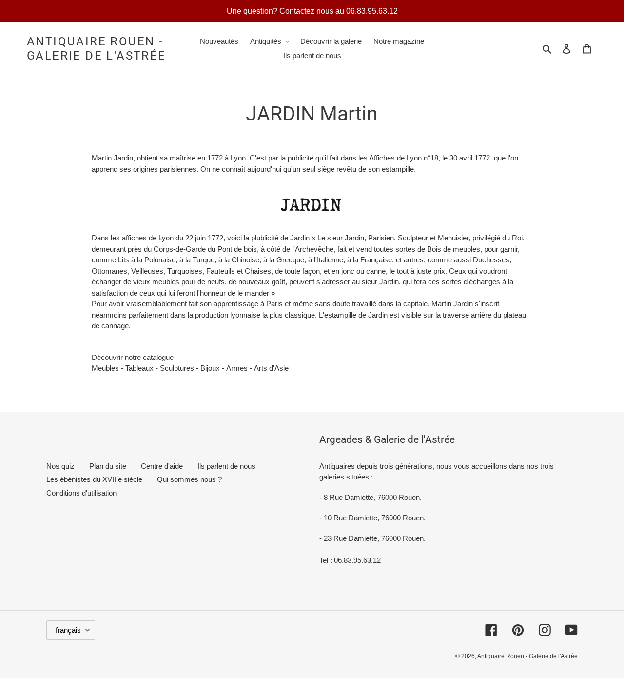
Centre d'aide (162, 466)
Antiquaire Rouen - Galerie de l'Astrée (96, 48)
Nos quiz (60, 466)
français (68, 630)
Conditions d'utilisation (81, 493)
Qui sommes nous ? (189, 479)
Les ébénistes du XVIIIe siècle (94, 479)
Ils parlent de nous (226, 466)
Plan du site (107, 466)
